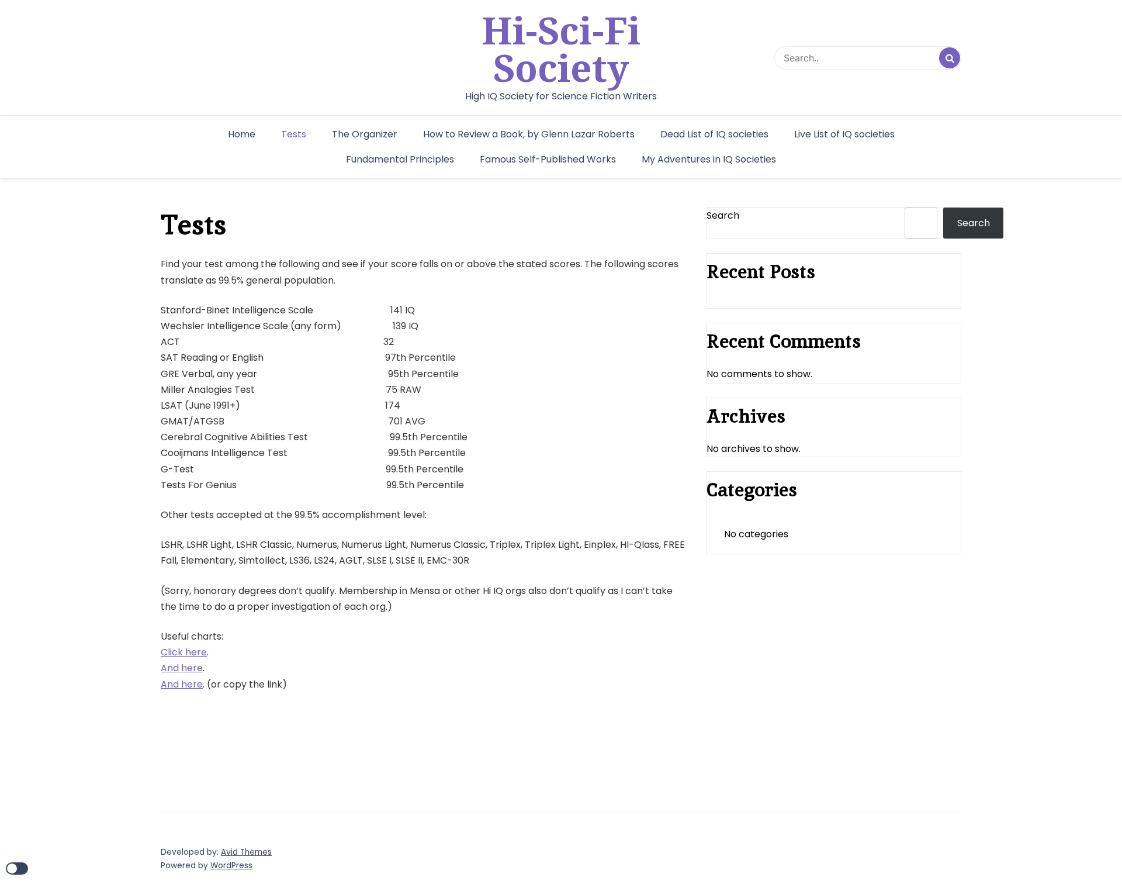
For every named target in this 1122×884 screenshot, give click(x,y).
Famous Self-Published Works (548, 159)
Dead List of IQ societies (714, 134)
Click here (184, 652)
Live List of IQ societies (844, 134)
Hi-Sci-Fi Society (561, 49)
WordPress (231, 865)
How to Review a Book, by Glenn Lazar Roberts (529, 134)
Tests (293, 134)
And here (182, 668)
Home (241, 134)
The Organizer (364, 134)
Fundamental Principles (400, 159)
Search (723, 215)
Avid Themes (246, 852)
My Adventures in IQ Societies (709, 159)
